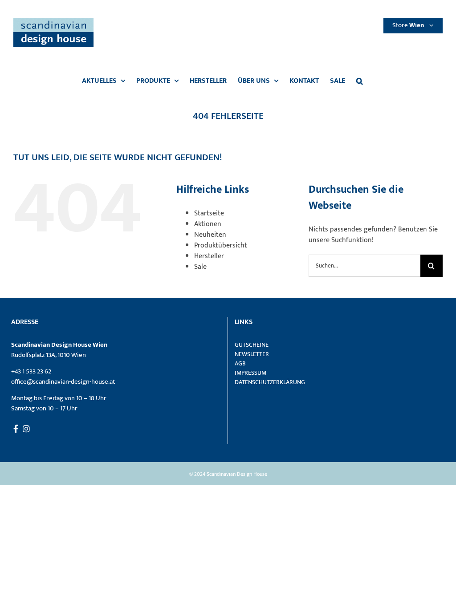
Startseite (209, 213)
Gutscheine (252, 344)
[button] (359, 81)
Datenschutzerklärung (270, 382)
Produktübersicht (220, 245)
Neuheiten (210, 235)
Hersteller (209, 256)
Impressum (250, 372)
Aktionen (207, 224)
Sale (200, 267)
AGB (240, 363)
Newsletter (252, 354)
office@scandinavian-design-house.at (63, 381)
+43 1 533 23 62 (31, 371)
